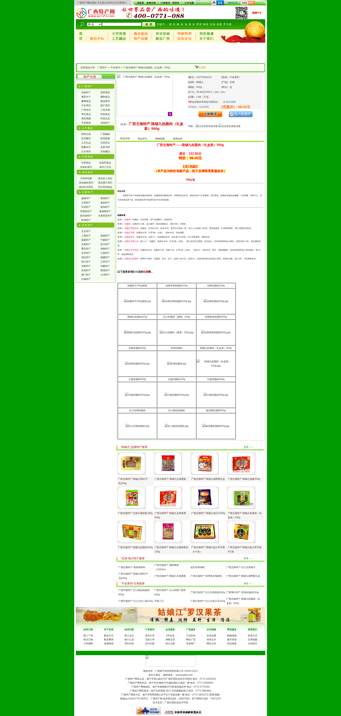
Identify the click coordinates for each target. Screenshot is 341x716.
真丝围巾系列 (105, 182)
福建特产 (105, 257)
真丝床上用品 (105, 178)
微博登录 (233, 2)
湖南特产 (105, 248)
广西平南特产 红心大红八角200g (135, 601)
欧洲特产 (86, 220)
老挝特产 (105, 202)
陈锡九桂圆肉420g (137, 316)
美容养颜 (86, 118)
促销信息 (177, 138)
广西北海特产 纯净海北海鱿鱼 (206, 576)
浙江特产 (86, 261)
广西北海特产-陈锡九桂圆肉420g (135, 547)
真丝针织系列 (86, 187)
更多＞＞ (248, 447)
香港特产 (105, 270)
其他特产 (105, 122)
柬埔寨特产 (105, 211)
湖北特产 (86, 257)
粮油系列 (105, 101)
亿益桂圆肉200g (176, 379)
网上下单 (88, 635)
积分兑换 (170, 643)
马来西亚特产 (105, 215)
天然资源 (86, 122)
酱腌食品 (86, 101)
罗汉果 (227, 24)
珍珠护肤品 (105, 162)
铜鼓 (206, 24)
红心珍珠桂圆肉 (137, 410)
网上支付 (129, 635)
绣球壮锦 (86, 134)
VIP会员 (170, 635)
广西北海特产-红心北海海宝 (241, 567)
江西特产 (105, 253)
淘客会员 (170, 639)
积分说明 (231, 102)
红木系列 (86, 151)
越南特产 (86, 198)
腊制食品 (105, 96)
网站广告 (191, 639)
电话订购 (88, 639)
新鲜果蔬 (105, 92)
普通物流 (108, 643)
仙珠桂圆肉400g (137, 348)
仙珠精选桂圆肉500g (216, 316)
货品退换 (232, 643)
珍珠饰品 (86, 162)
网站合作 (211, 643)
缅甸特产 (105, 207)
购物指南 (160, 138)
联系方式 (252, 635)
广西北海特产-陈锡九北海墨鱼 (170, 479)
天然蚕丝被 (86, 178)
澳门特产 (86, 274)
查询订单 (150, 635)
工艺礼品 (86, 142)
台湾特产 (105, 274)
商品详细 (125, 138)
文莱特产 (86, 202)
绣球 (199, 24)
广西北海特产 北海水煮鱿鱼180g (135, 513)
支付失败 (150, 643)
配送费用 (108, 639)
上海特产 (86, 235)
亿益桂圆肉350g (137, 379)
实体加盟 (211, 635)
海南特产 (105, 235)
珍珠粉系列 (86, 167)
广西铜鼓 (105, 134)
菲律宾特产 (86, 211)
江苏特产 (105, 261)
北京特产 (86, 231)
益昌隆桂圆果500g (216, 410)
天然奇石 (105, 142)
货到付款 (129, 643)
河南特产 (86, 266)
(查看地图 (214, 694)
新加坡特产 (86, 215)
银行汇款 (129, 639)
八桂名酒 (105, 109)
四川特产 (105, 244)
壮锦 (213, 24)
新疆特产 (86, 240)
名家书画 (105, 147)
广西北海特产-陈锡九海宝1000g (208, 513)
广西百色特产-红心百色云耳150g (207, 601)
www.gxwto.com (184, 675)
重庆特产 (86, 248)
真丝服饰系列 (86, 182)
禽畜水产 (86, 96)
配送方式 (108, 635)
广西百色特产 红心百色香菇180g (207, 592)
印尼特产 (86, 207)
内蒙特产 (105, 266)
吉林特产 (86, 244)
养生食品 (86, 114)
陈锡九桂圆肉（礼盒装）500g (216, 348)
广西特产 (102, 67)
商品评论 (142, 138)
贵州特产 (86, 253)
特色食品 (105, 114)
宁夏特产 (105, 240)
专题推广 (191, 643)
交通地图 (252, 639)
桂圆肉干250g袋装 (137, 285)
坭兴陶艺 (86, 138)
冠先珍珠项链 (197, 567)
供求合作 (211, 639)
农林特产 (86, 92)
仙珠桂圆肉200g (216, 285)
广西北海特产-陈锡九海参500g (244, 479)
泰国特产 (105, 198)
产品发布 (191, 635)
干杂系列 (115, 67)
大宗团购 (88, 643)
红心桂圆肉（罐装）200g (176, 316)
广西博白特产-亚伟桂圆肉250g (242, 592)
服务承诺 (232, 639)
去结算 (202, 67)
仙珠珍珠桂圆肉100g (177, 285)
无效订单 (150, 639)
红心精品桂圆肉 (176, 410)
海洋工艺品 (105, 167)
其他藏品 (105, 151)
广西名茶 (86, 109)
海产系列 (105, 105)
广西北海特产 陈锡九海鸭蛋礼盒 (208, 479)
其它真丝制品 (105, 187)
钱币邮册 (105, 138)
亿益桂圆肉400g (216, 379)
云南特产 (86, 279)
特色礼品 (105, 118)
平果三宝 (159, 601)
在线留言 (252, 643)
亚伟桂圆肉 (177, 348)
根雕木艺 (86, 147)
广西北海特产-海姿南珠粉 (131, 567)
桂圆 (219, 24)
